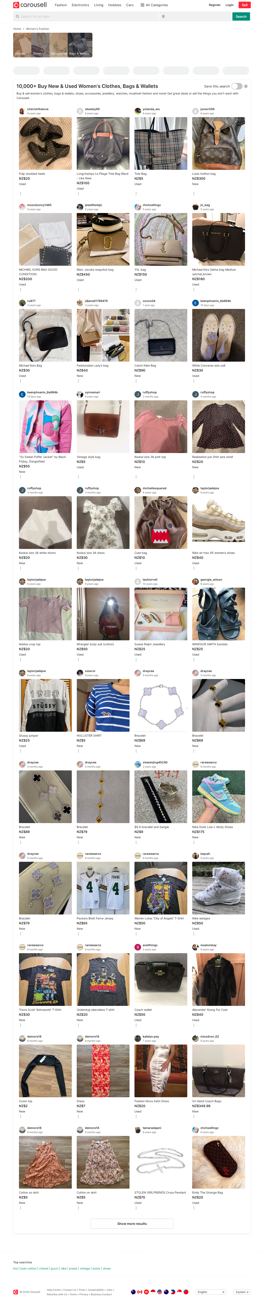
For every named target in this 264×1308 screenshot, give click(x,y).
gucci (54, 1268)
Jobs (109, 1289)
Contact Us (69, 1289)
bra (15, 1268)
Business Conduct (101, 1294)
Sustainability (96, 1289)
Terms (73, 1294)
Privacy (83, 1294)
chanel (43, 1268)
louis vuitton (28, 1268)
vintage (85, 1268)
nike (63, 1268)
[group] (132, 45)
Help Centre (54, 1289)
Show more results (132, 1224)
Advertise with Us (57, 1294)
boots (96, 1268)
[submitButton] (241, 16)
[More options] (20, 194)
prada (73, 1268)
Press (82, 1289)
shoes (107, 1268)
